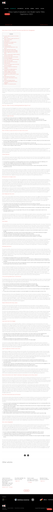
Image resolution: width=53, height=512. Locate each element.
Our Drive (6, 8)
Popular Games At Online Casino (9, 76)
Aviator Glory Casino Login (8, 60)
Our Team (27, 8)
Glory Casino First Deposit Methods (10, 72)
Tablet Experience (7, 63)
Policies (42, 8)
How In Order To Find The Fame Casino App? (11, 59)
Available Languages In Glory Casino (10, 71)
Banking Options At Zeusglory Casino (10, 42)
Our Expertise (20, 8)
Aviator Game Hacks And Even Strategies (11, 50)
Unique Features (7, 40)
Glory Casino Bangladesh (8, 58)
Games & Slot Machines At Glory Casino (10, 61)
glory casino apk (11, 115)
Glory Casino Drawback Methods (9, 80)
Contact (37, 8)
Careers (32, 8)
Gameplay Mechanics (7, 45)
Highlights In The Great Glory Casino (10, 83)
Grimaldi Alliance (4, 509)
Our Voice (7, 14)
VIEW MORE (26, 490)
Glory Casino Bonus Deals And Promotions (11, 56)
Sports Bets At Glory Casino (8, 43)
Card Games (6, 44)
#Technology (13, 8)
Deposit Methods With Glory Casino (10, 49)
